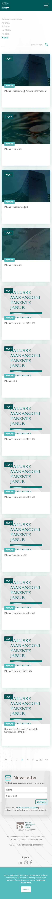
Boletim (5, 26)
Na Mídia (6, 30)
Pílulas (5, 37)
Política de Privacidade (27, 807)
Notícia (5, 33)
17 (41, 759)
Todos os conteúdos (12, 19)
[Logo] (5, 5)
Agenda (6, 22)
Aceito (26, 889)
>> (46, 759)
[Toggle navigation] (46, 5)
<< (6, 759)
